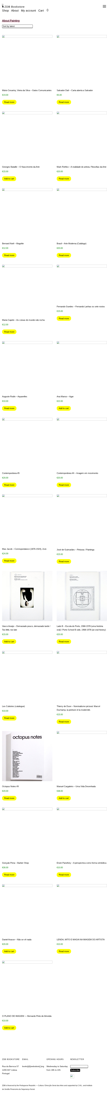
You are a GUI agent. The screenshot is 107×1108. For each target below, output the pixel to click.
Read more (9, 102)
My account (28, 10)
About (15, 10)
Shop (5, 10)
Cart (41, 10)
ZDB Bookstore (14, 6)
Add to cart (9, 178)
